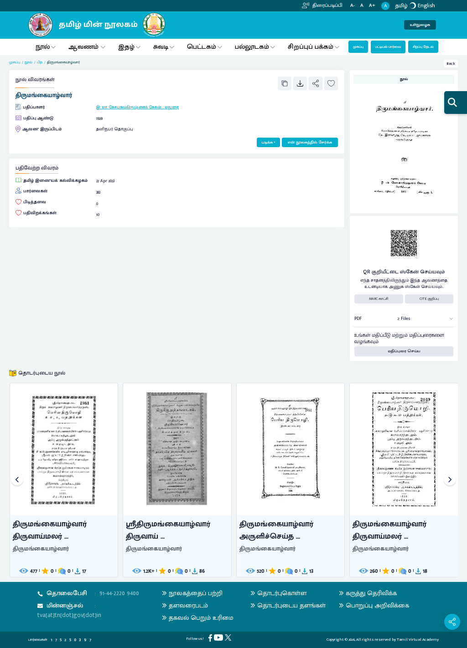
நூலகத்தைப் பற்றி (196, 593)
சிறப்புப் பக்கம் (310, 46)
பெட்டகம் (201, 46)
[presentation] (17, 480)
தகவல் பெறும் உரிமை (201, 617)
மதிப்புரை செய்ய (404, 351)
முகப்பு (358, 47)
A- (352, 6)
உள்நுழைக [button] (420, 24)
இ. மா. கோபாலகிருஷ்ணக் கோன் (128, 107)
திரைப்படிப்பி (326, 5)
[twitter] (229, 637)
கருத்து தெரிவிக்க (371, 593)
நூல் (43, 46)
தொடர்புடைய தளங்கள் (291, 605)
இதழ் (126, 46)
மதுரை (172, 107)
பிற (39, 62)
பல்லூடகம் (252, 46)
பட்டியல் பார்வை (388, 47)
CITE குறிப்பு (429, 299)
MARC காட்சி (379, 299)
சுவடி (160, 46)
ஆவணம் (84, 46)
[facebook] (211, 637)
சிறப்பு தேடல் (423, 47)
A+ (372, 6)
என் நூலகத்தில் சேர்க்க (310, 142)
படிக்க (267, 142)
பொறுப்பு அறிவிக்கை (377, 605)
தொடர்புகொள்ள (281, 593)
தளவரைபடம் (188, 605)
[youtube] (219, 637)
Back (450, 63)
